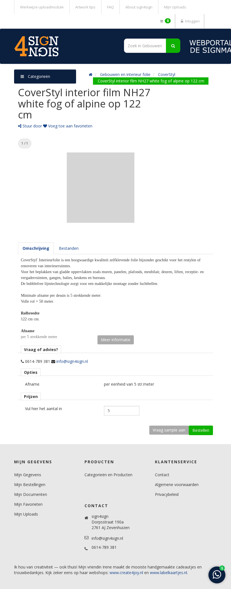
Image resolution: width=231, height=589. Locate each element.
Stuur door (31, 126)
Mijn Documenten (30, 494)
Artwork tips (85, 7)
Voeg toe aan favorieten (69, 126)
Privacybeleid (167, 494)
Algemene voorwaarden (177, 484)
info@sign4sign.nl (72, 361)
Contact (162, 474)
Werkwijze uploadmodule (42, 7)
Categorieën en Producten (108, 474)
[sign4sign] (62, 46)
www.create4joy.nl (126, 572)
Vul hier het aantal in (43, 408)
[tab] (36, 248)
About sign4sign (138, 7)
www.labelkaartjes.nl (168, 572)
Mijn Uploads (175, 7)
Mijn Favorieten (28, 504)
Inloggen (192, 21)
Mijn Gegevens (27, 474)
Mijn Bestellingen (29, 484)
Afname (32, 384)
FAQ (110, 7)
